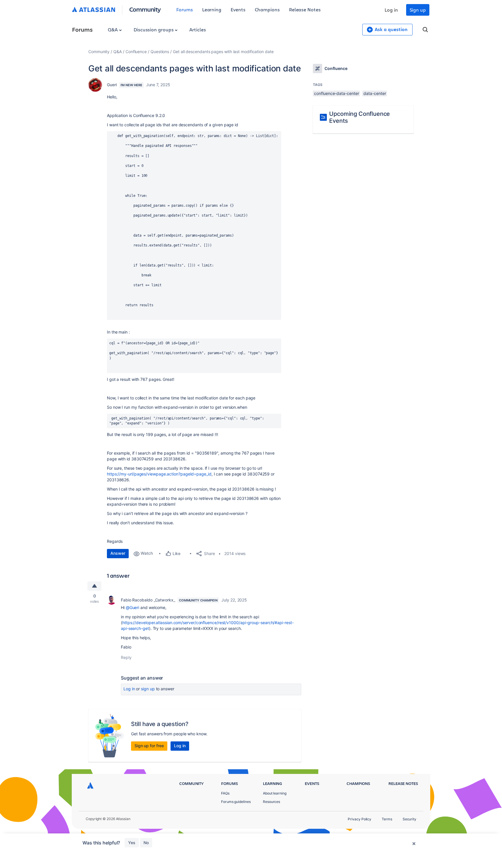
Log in (391, 10)
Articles (197, 29)
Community (145, 9)
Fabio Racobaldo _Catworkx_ (148, 599)
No (146, 842)
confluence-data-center (336, 93)
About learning (274, 793)
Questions (159, 51)
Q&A (113, 29)
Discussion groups (154, 29)
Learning (211, 9)
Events (238, 9)
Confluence (136, 51)
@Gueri (132, 607)
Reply (126, 657)
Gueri (112, 84)
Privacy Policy (359, 819)
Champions (267, 9)
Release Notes (305, 9)
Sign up (418, 10)
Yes (131, 842)
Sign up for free (149, 745)
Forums (184, 9)
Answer (117, 553)
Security (409, 819)
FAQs (225, 793)
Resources (271, 801)
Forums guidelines (236, 801)
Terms (387, 819)
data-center (374, 93)
